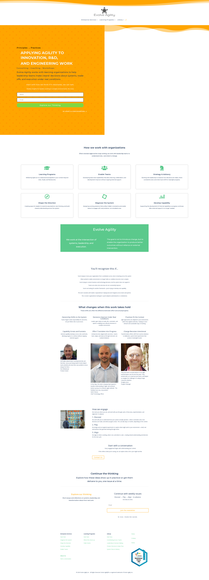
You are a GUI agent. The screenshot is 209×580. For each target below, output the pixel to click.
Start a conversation (65, 559)
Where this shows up (89, 540)
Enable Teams (104, 174)
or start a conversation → (75, 111)
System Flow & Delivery (113, 549)
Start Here (63, 537)
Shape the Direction (47, 203)
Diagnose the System (104, 203)
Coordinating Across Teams (114, 540)
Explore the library (69, 507)
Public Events (87, 543)
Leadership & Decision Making (115, 543)
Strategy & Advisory (161, 174)
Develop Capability (162, 203)
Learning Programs (47, 174)
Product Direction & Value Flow (115, 546)
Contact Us (98, 457)
